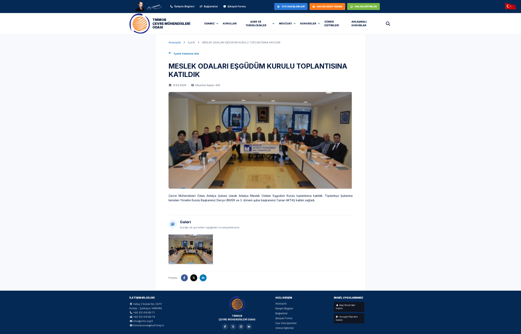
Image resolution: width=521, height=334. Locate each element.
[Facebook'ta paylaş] (184, 277)
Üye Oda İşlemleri (286, 323)
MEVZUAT (285, 23)
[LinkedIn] (249, 327)
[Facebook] (225, 327)
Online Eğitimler (284, 328)
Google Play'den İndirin (347, 318)
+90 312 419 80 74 (144, 316)
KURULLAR (230, 23)
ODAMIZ (209, 23)
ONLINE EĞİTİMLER (366, 6)
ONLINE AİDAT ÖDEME (329, 6)
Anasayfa (175, 42)
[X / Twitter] (233, 327)
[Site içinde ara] (388, 24)
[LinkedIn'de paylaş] (203, 277)
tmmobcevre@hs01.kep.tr (148, 325)
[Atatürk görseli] (148, 6)
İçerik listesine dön (186, 53)
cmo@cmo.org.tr (143, 321)
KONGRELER (308, 23)
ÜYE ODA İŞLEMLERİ (293, 6)
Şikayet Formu (237, 6)
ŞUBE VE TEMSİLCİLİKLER (255, 23)
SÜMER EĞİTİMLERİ (331, 23)
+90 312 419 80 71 (144, 312)
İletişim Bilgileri (184, 6)
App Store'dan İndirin (345, 307)
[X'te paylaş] (193, 277)
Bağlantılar (211, 6)
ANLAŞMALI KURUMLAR (359, 23)
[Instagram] (241, 327)
